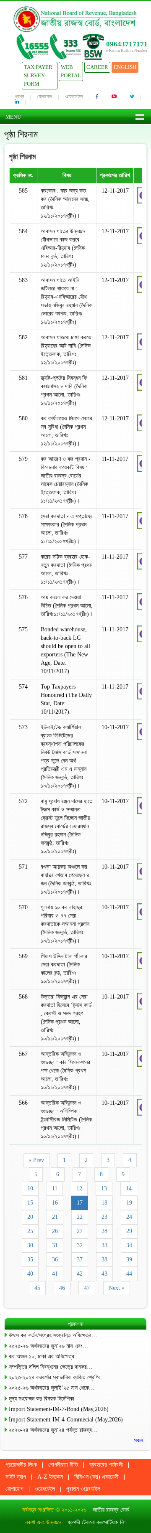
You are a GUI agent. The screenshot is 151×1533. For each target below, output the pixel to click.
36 (55, 1259)
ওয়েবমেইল (74, 96)
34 (129, 1245)
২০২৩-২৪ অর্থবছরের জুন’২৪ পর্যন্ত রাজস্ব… (53, 1430)
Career (97, 67)
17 (80, 1203)
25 (30, 1231)
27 (80, 1231)
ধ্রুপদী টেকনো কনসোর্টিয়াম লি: (97, 1522)
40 (30, 1274)
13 (104, 1188)
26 (55, 1231)
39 (129, 1259)
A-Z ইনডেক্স (50, 1477)
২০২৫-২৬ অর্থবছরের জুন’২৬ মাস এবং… (48, 1346)
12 (79, 1188)
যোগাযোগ (44, 96)
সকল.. (140, 1440)
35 (30, 1259)
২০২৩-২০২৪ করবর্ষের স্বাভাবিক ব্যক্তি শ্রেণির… (58, 1377)
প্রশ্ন (19, 96)
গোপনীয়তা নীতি (63, 1465)
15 (30, 1203)
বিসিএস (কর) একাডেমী (96, 1477)
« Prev (36, 1160)
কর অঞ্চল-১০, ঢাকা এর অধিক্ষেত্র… (44, 1356)
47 (87, 1288)
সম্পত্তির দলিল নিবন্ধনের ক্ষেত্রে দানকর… (51, 1367)
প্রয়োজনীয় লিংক (21, 1465)
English (125, 67)
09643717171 (127, 44)
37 (80, 1259)
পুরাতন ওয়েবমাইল (83, 1489)
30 (30, 1245)
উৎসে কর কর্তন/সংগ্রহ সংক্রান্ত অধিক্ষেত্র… (53, 1335)
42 (80, 1274)
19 (129, 1203)
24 (129, 1217)
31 (55, 1245)
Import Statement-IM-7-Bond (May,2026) (59, 1409)
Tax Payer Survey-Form (38, 75)
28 (104, 1231)
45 (37, 1288)
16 (55, 1203)
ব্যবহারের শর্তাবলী (106, 1465)
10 (30, 1188)
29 (129, 1231)
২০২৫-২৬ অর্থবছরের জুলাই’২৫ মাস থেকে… (52, 1388)
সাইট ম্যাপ (15, 1477)
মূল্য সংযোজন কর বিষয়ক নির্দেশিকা (41, 1399)
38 (104, 1259)
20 (30, 1217)
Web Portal (71, 71)
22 (80, 1217)
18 (104, 1203)
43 (104, 1274)
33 (104, 1245)
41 (55, 1274)
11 (54, 1188)
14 (129, 1188)
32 (80, 1245)
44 (129, 1274)
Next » (117, 1288)
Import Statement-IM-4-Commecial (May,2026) (66, 1419)
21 (55, 1217)
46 (62, 1288)
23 (104, 1217)
